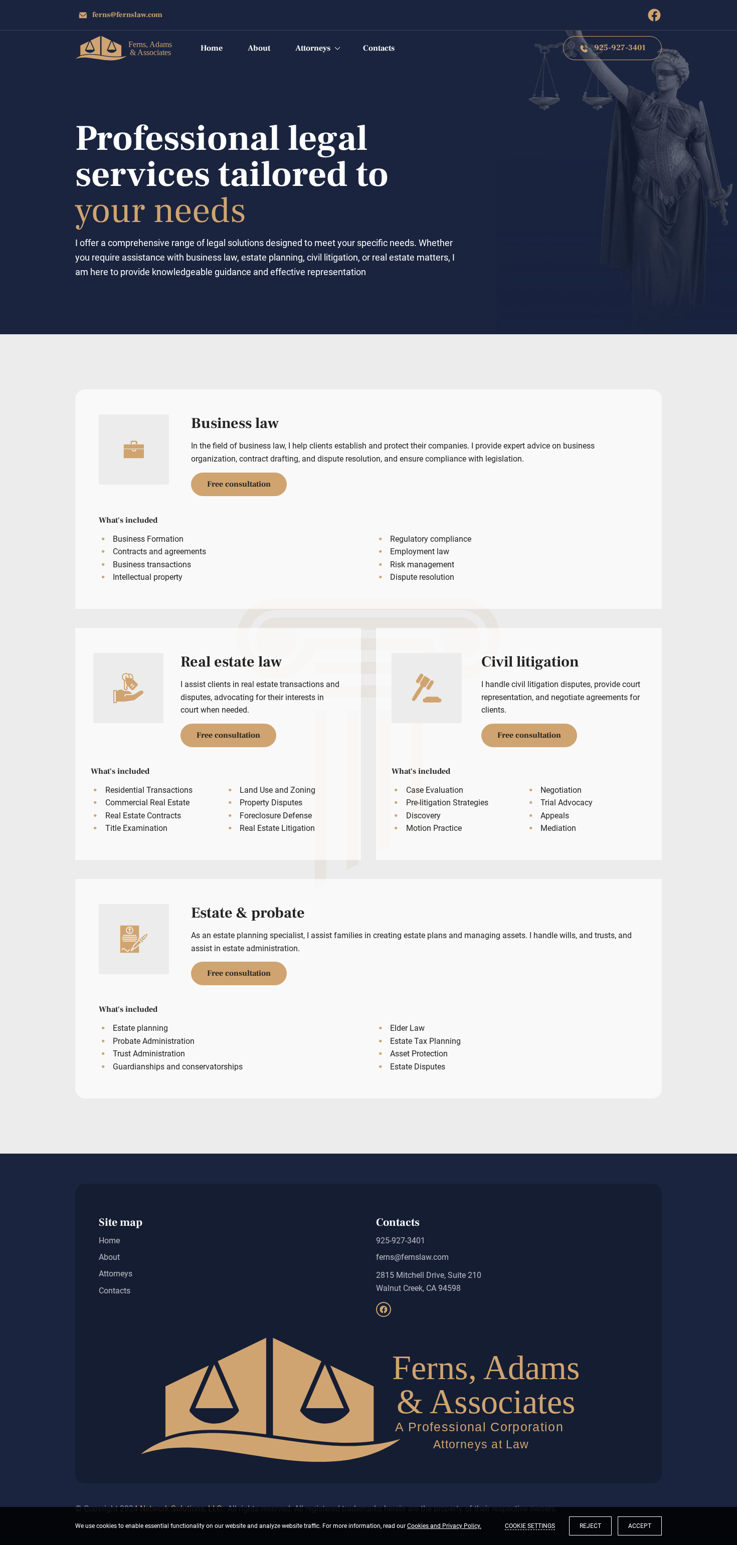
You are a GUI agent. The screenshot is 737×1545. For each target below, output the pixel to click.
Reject (590, 1525)
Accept (639, 1525)
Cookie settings (530, 1525)
